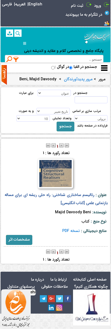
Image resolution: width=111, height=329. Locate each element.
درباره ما (37, 280)
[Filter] (16, 59)
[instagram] (59, 307)
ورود (97, 6)
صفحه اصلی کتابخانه (90, 280)
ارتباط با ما (58, 280)
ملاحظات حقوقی (54, 287)
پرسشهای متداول (21, 287)
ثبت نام (77, 6)
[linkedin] (51, 307)
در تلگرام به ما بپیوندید (83, 15)
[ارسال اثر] (9, 33)
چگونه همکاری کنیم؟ (91, 287)
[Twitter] (59, 298)
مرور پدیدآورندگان (78, 79)
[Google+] (51, 298)
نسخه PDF (71, 231)
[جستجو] (18, 33)
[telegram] (43, 298)
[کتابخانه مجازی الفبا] (97, 36)
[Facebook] (67, 298)
